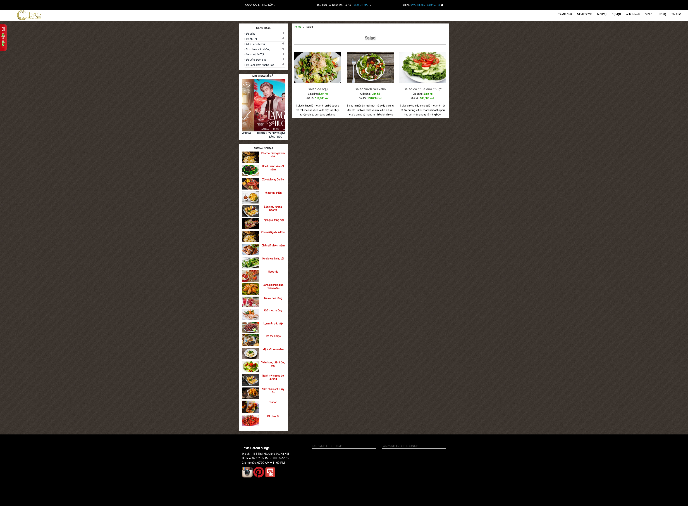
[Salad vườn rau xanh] (370, 67)
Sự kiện (616, 14)
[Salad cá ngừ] (317, 67)
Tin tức (676, 14)
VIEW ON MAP (361, 4)
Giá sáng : (313, 93)
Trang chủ (565, 14)
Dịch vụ (601, 14)
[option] (263, 109)
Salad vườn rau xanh (370, 89)
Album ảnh (633, 14)
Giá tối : (311, 98)
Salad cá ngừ (318, 89)
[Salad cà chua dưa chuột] (422, 67)
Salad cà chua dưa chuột (423, 89)
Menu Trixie (584, 14)
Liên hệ (662, 14)
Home (298, 26)
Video (648, 14)
